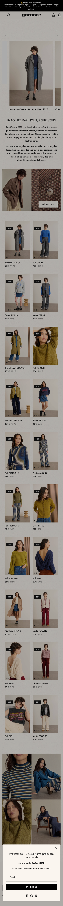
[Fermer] (56, 848)
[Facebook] (27, 896)
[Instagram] (31, 896)
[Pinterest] (36, 896)
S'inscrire (31, 887)
